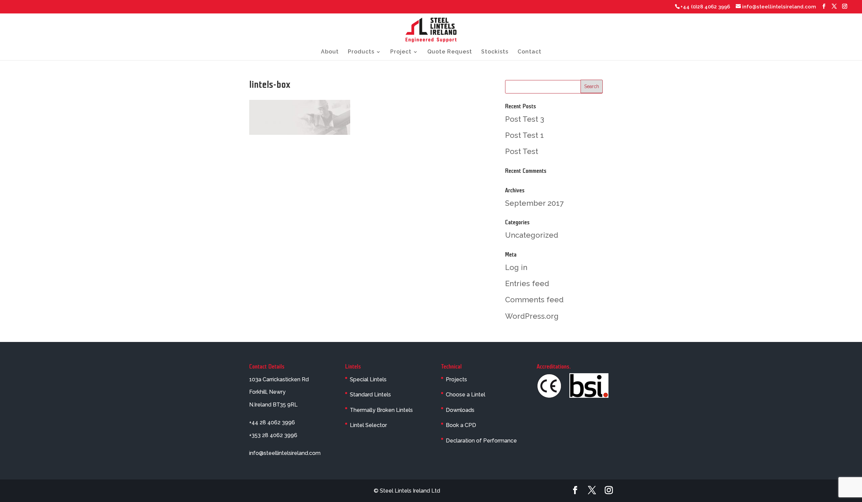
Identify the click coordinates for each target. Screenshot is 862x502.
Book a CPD (461, 425)
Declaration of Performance (481, 440)
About (330, 52)
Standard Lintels (370, 394)
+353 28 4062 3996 (273, 435)
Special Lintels (368, 379)
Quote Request (449, 52)
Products (361, 52)
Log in (516, 267)
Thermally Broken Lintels (381, 410)
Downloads (460, 410)
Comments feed (534, 299)
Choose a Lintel (465, 394)
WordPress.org (532, 316)
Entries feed (527, 283)
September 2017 (534, 203)
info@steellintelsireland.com (285, 453)
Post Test (521, 151)
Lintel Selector (368, 425)
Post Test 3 (524, 119)
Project (400, 52)
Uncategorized (531, 235)
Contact (529, 52)
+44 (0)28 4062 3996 (705, 7)
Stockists (494, 52)
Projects (456, 379)
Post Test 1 (524, 135)
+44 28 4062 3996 (272, 422)
